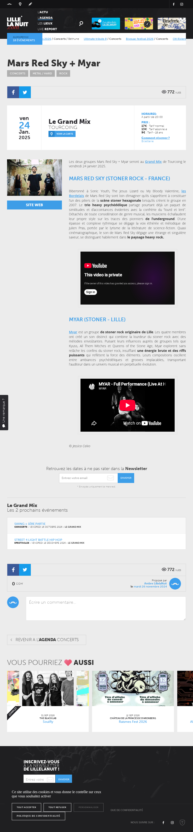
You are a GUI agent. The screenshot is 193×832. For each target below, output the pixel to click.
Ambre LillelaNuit (155, 583)
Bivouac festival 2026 (129, 38)
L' (43, 12)
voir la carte (64, 134)
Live (47, 29)
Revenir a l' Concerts (47, 639)
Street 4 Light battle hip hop (38, 540)
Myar (73, 332)
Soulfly (48, 722)
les (45, 23)
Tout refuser (57, 807)
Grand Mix (153, 161)
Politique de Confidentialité (122, 810)
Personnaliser (89, 807)
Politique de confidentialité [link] (38, 816)
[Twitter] (25, 92)
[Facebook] (13, 92)
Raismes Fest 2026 (133, 722)
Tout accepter (26, 807)
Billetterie (147, 141)
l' (45, 18)
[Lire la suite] (48, 688)
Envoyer (126, 478)
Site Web (34, 205)
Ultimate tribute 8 (84, 38)
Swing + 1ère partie (29, 524)
